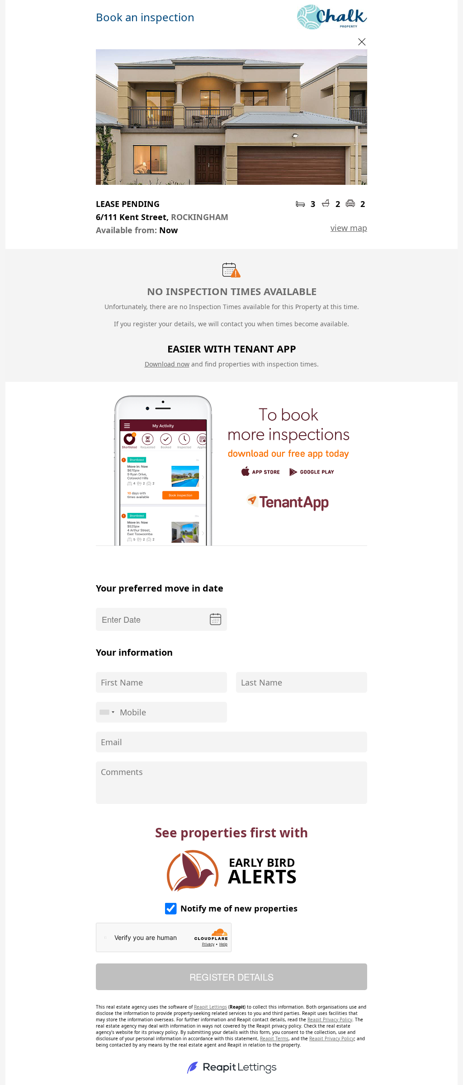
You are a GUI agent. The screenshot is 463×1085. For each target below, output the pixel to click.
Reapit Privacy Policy (329, 1019)
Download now (167, 364)
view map (349, 227)
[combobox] (106, 712)
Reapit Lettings (210, 1007)
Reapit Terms (274, 1038)
